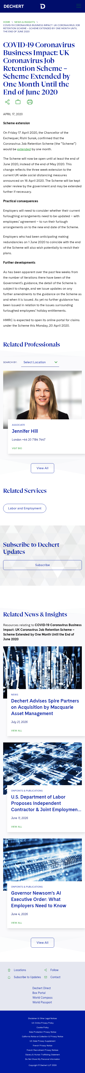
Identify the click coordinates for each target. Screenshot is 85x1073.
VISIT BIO (17, 448)
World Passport (42, 1002)
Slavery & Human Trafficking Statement (42, 1054)
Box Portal (38, 992)
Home (6, 22)
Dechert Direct (41, 988)
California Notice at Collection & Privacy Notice (42, 1036)
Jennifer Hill (25, 431)
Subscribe (42, 565)
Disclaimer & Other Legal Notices (42, 1018)
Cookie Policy (43, 1027)
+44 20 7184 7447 (33, 439)
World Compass (42, 997)
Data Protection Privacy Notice (42, 1032)
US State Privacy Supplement (42, 1041)
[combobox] (40, 362)
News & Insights (24, 22)
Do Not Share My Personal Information (42, 1059)
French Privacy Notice (42, 1045)
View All (42, 468)
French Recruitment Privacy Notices (42, 1050)
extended (24, 149)
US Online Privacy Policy (43, 1023)
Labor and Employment (24, 508)
